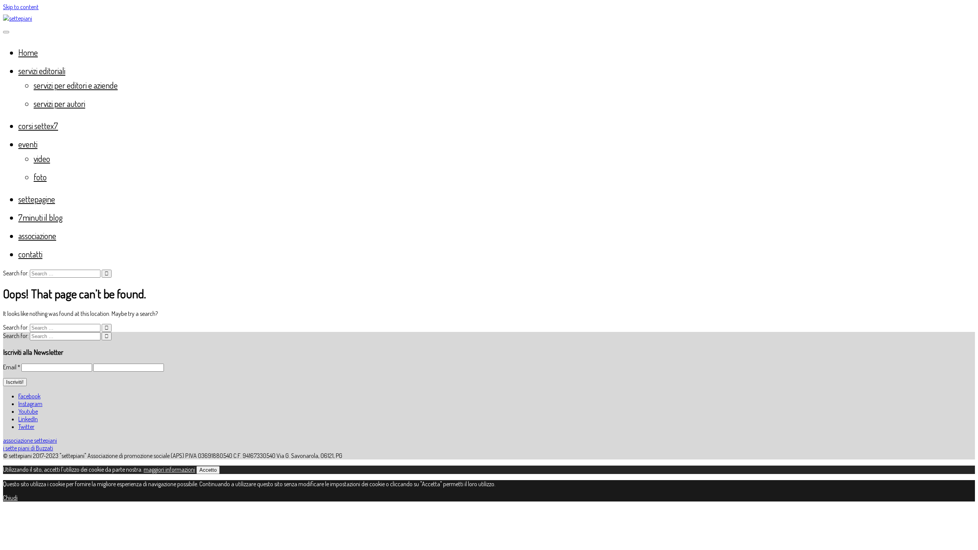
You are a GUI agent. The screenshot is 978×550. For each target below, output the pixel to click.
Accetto (208, 470)
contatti (30, 254)
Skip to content (21, 7)
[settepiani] (17, 18)
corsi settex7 (38, 125)
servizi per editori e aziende (76, 85)
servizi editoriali (41, 70)
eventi (27, 144)
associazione (37, 235)
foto (40, 176)
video (42, 158)
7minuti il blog (40, 217)
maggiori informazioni (169, 469)
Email (11, 367)
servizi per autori (59, 103)
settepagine (36, 199)
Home (28, 52)
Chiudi (10, 497)
